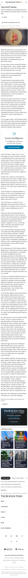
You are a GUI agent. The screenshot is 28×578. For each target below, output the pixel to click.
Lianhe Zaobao (6, 560)
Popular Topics (5, 478)
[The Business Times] (12, 2)
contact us (11, 567)
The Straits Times (8, 558)
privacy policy (20, 567)
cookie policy (13, 569)
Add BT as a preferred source (12, 22)
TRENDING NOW (6, 429)
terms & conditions (6, 569)
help (16, 567)
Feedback (4, 404)
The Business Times (19, 558)
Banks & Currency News (17, 478)
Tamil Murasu (21, 560)
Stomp (14, 562)
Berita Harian (14, 560)
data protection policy (21, 569)
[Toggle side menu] (2, 2)
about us (7, 567)
